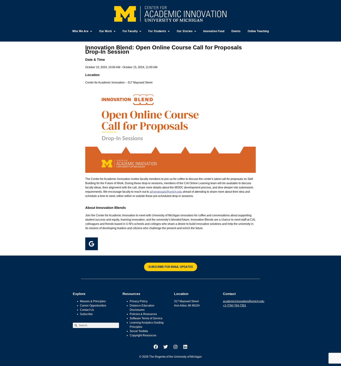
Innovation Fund (213, 31)
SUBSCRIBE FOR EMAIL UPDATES (170, 267)
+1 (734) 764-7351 (234, 305)
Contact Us (87, 309)
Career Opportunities (93, 305)
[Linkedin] (185, 346)
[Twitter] (165, 346)
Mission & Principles (93, 301)
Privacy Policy (139, 301)
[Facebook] (155, 346)
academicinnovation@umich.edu (243, 301)
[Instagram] (175, 346)
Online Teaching (258, 31)
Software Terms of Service (146, 318)
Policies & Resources (143, 314)
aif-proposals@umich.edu (166, 191)
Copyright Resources (143, 335)
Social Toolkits (139, 331)
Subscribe (86, 314)
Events (235, 31)
